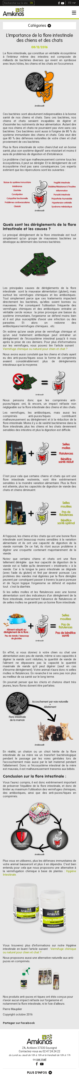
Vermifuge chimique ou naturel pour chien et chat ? (35, 349)
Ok (31, 2)
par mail (41, 1059)
